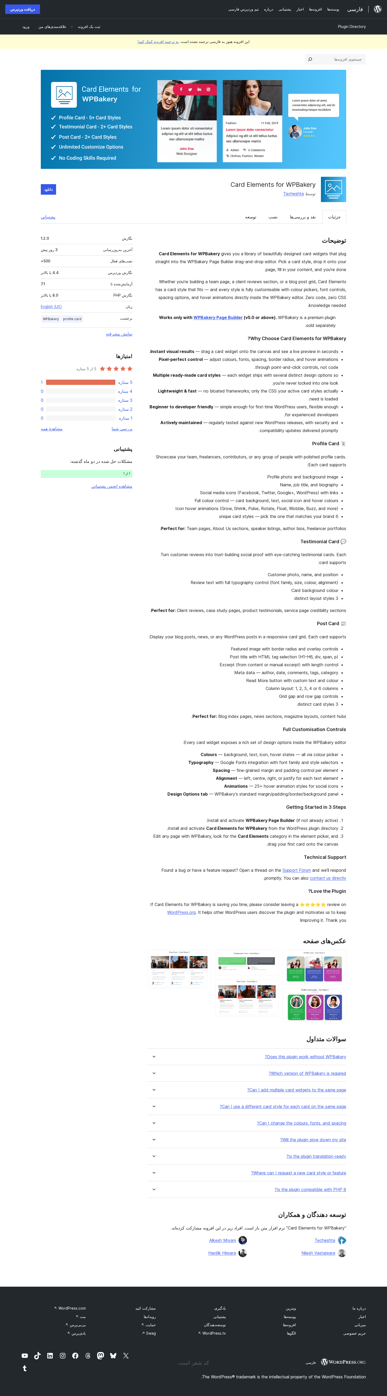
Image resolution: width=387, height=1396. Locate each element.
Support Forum (296, 870)
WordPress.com (70, 1308)
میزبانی (360, 1324)
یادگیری (220, 1308)
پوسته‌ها (290, 1316)
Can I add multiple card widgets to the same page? (296, 1090)
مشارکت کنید (145, 1308)
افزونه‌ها (289, 1324)
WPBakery (51, 319)
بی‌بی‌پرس (75, 1324)
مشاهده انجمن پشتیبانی (111, 486)
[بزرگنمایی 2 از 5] (339, 995)
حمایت (148, 1324)
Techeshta (293, 193)
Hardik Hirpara (222, 1253)
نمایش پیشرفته (119, 333)
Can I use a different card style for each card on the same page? (283, 1106)
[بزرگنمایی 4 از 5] (271, 986)
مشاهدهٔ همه (52, 428)
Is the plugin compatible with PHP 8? (310, 1189)
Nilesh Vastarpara (318, 1253)
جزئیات (334, 216)
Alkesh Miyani (222, 1240)
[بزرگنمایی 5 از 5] (204, 957)
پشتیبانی (48, 216)
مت (81, 1316)
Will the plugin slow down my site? (313, 1139)
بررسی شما (122, 428)
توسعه (250, 216)
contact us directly (328, 878)
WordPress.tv (212, 1333)
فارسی (311, 1362)
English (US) (51, 306)
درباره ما (359, 1308)
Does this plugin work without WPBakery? (305, 1056)
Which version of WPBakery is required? (307, 1073)
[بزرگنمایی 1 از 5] (339, 957)
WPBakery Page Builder (218, 317)
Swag (149, 1333)
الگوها (291, 1333)
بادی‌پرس (76, 1333)
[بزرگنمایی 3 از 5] (271, 957)
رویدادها (150, 1316)
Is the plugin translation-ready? (316, 1156)
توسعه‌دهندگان (215, 1324)
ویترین (291, 1308)
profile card (72, 319)
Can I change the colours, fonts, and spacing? (301, 1123)
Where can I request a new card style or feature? (298, 1172)
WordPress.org (181, 912)
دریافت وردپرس (22, 9)
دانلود (48, 189)
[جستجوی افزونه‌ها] (310, 59)
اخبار (362, 1316)
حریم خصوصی (354, 1333)
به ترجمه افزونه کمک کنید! (158, 41)
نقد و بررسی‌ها (303, 216)
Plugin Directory (352, 26)
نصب (273, 216)
